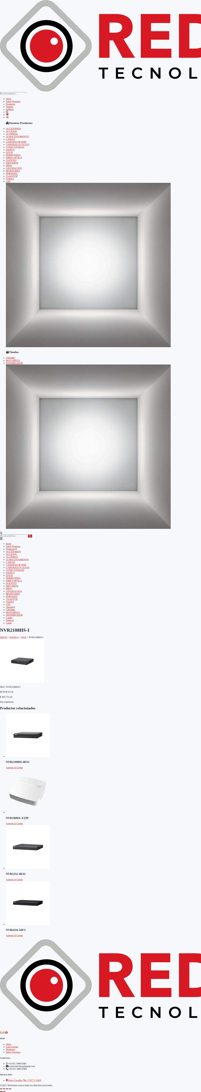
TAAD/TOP (12, 176)
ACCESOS (11, 131)
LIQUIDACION (14, 168)
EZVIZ (9, 152)
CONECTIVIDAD (15, 147)
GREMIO (10, 358)
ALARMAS (12, 134)
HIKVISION (12, 163)
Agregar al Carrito (14, 767)
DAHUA (10, 149)
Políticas (10, 109)
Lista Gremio (12, 1047)
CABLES (10, 139)
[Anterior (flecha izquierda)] (1, 1091)
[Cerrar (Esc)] (10, 1088)
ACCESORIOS (13, 128)
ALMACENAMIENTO (17, 136)
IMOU (9, 165)
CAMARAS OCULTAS (17, 144)
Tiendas (9, 107)
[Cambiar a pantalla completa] (4, 1088)
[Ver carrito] (7, 114)
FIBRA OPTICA (14, 157)
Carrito (9, 617)
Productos (10, 104)
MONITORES (13, 171)
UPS (8, 181)
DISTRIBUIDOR (14, 363)
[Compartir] (7, 1088)
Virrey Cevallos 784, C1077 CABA (24, 1080)
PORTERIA (12, 173)
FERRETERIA (13, 155)
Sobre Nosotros (13, 101)
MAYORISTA (13, 360)
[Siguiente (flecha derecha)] (4, 1091)
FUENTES (11, 160)
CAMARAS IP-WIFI (16, 142)
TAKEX (10, 179)
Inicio (8, 99)
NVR (23, 637)
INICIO (3, 637)
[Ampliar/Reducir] (1, 1088)
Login (8, 623)
